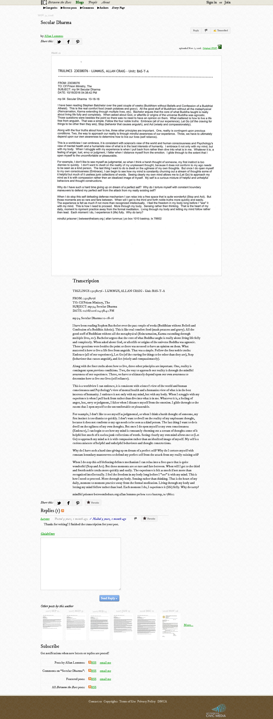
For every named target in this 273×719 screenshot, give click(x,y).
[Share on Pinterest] (77, 41)
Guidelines (48, 534)
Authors (104, 8)
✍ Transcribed (220, 30)
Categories (51, 8)
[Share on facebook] (68, 41)
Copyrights (111, 701)
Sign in (211, 2)
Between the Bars (59, 2)
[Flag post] (206, 30)
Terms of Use (127, 701)
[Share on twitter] (58, 41)
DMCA (162, 701)
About (106, 2)
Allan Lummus (53, 36)
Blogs (80, 2)
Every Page (118, 8)
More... (188, 625)
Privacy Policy (146, 701)
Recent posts (70, 8)
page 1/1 (56, 53)
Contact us (95, 701)
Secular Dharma (56, 23)
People (92, 2)
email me (105, 663)
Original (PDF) (210, 48)
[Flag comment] (135, 519)
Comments (88, 8)
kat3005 (45, 519)
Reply (196, 30)
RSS (93, 663)
